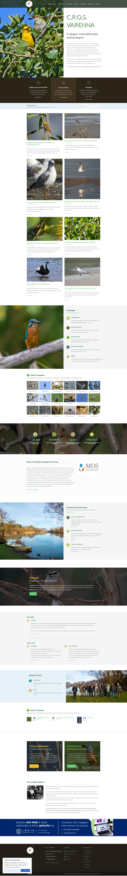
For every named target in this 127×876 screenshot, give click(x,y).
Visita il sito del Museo (32, 489)
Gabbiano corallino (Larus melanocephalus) (82, 201)
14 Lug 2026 (31, 285)
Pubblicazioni (52, 4)
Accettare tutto (25, 870)
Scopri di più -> (70, 512)
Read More (29, 155)
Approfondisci (38, 97)
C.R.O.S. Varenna (70, 854)
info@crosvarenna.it (71, 851)
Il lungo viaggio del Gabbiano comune (42, 202)
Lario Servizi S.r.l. (96, 873)
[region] (17, 865)
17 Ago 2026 (31, 146)
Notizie (76, 4)
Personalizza (8, 870)
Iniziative (87, 856)
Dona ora (34, 766)
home (44, 4)
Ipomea (88, 873)
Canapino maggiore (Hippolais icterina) (80, 242)
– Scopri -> (90, 322)
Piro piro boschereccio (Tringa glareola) (81, 140)
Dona (67, 856)
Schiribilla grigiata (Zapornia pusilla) (42, 243)
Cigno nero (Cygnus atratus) (38, 284)
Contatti (97, 4)
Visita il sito (34, 633)
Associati (71, 766)
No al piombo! (90, 717)
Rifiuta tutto (16, 870)
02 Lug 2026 (69, 290)
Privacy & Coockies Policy (52, 862)
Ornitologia (61, 4)
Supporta (90, 4)
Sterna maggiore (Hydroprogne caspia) (80, 288)
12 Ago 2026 (69, 142)
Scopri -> (73, 539)
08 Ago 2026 (69, 203)
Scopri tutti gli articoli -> (73, 312)
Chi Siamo (83, 4)
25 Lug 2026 (31, 245)
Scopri (33, 593)
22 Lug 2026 (69, 244)
